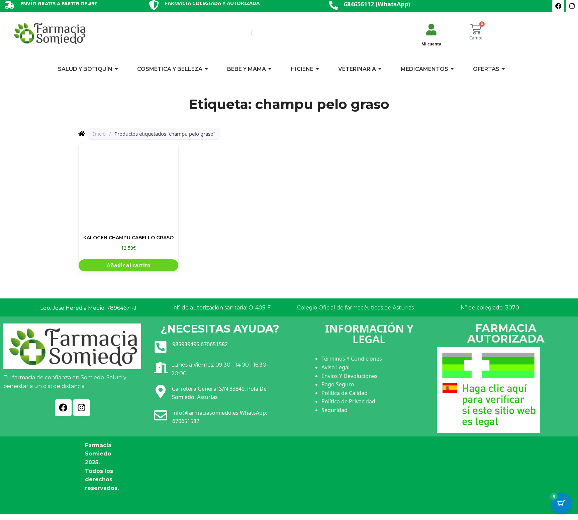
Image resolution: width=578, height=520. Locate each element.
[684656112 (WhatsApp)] (333, 6)
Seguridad (334, 410)
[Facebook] (558, 6)
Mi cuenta (431, 44)
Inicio (99, 133)
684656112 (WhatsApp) (377, 4)
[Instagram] (572, 6)
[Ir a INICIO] (49, 33)
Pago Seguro (337, 384)
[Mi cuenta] (431, 30)
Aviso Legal (335, 367)
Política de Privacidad (348, 401)
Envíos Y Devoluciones (349, 376)
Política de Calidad (344, 393)
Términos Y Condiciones (351, 358)
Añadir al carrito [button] (129, 265)
